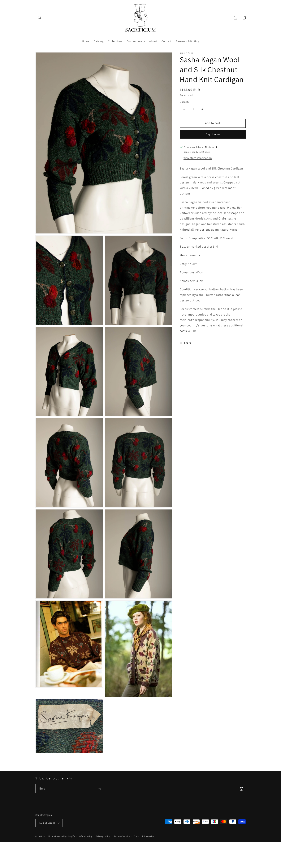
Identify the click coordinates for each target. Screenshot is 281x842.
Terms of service (122, 836)
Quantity (184, 101)
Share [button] (187, 342)
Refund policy (85, 836)
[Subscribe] (100, 788)
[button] (39, 17)
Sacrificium (49, 836)
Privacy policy (103, 836)
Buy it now (212, 134)
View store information (198, 157)
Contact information (144, 836)
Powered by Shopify (65, 836)
